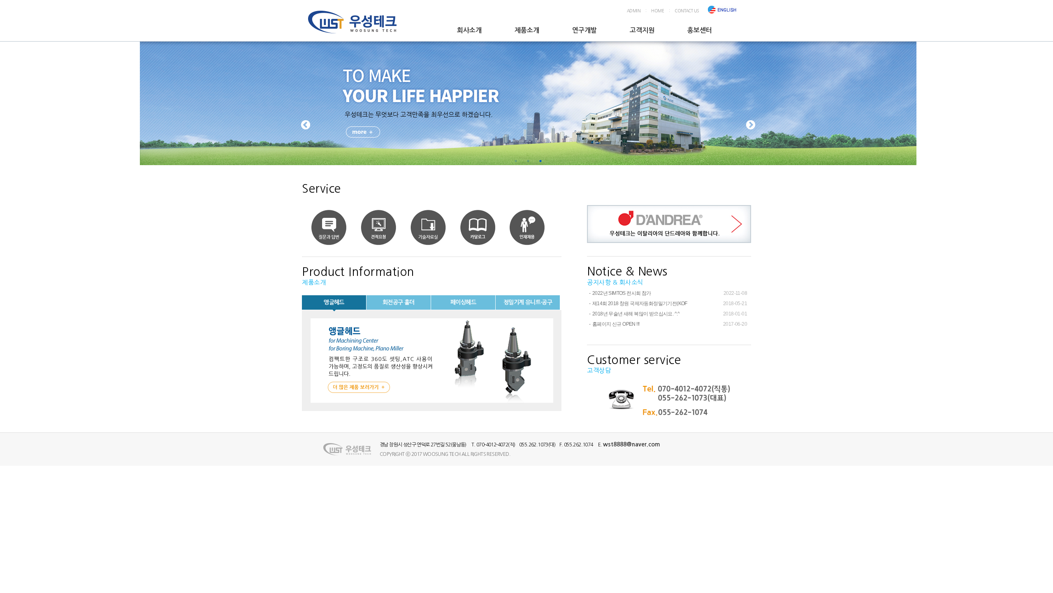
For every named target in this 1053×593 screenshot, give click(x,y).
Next (750, 125)
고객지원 (642, 30)
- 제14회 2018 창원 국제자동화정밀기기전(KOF (637, 303)
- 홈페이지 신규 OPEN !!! (613, 324)
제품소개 (527, 30)
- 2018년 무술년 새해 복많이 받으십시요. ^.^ (633, 314)
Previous (305, 125)
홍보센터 (699, 30)
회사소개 (469, 30)
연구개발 (584, 30)
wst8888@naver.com (631, 444)
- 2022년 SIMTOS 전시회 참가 (619, 293)
